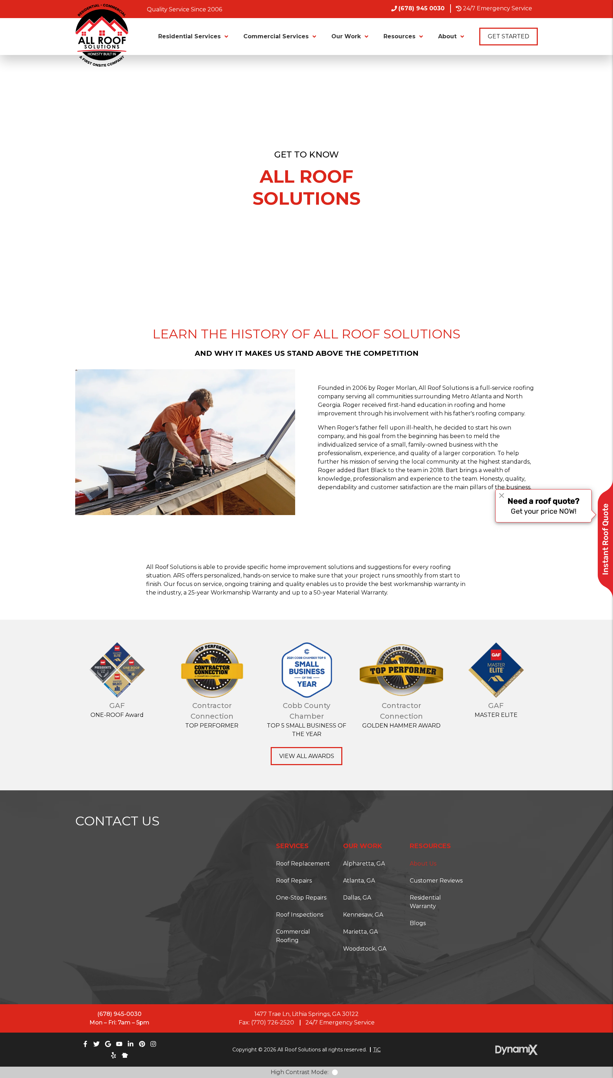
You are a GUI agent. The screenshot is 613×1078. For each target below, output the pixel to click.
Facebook (85, 1044)
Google (108, 1044)
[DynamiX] (516, 1050)
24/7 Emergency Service (497, 8)
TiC (377, 1050)
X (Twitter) (96, 1044)
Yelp (113, 1055)
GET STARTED (508, 36)
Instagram (153, 1044)
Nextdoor (125, 1055)
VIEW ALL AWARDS (306, 756)
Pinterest (142, 1044)
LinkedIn (130, 1044)
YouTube (119, 1044)
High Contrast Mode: (35, 27)
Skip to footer (25, 19)
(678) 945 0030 (421, 8)
